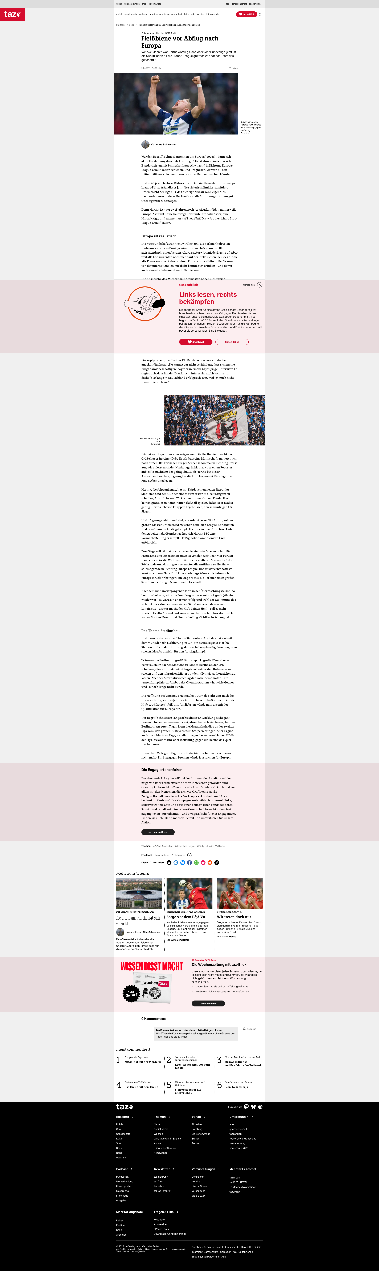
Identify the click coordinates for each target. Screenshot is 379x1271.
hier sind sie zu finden (175, 1036)
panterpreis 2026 (238, 1148)
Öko (118, 1129)
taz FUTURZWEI (238, 1182)
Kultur (119, 1138)
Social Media (161, 1129)
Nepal (157, 1124)
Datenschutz (211, 1252)
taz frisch (159, 1181)
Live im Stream (200, 1186)
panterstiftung (237, 1143)
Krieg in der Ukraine (165, 1148)
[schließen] (260, 285)
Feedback (159, 1219)
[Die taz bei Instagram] (260, 1108)
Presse (195, 1143)
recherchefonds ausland (242, 1138)
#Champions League (185, 846)
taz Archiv (234, 1191)
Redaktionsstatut (214, 1247)
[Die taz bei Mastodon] (246, 1108)
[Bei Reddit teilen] (210, 862)
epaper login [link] (255, 4)
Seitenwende (246, 1252)
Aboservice (160, 1224)
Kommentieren (162, 855)
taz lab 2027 (198, 1195)
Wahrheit (121, 1157)
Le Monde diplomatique (242, 1187)
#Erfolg (200, 846)
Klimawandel (161, 1152)
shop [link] (144, 4)
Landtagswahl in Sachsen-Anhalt (168, 1141)
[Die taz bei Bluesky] (253, 1108)
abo (231, 1124)
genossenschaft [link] (239, 4)
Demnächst (198, 1176)
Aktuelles (197, 1124)
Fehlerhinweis (178, 855)
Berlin (131, 25)
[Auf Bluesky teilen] (182, 862)
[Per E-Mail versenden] (169, 862)
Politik (119, 1124)
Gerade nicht (249, 285)
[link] (119, 14)
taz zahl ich (235, 1133)
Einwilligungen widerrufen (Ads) (209, 1256)
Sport (119, 1143)
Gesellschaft (123, 1133)
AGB (235, 1252)
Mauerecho (122, 1191)
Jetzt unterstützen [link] (158, 832)
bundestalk (122, 1176)
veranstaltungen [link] (132, 4)
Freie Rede (122, 1195)
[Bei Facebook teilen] (189, 862)
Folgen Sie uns (235, 1107)
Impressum (225, 1252)
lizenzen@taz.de (138, 1251)
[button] (261, 14)
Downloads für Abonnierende (170, 1233)
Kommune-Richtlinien (236, 1247)
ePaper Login (161, 1229)
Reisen (120, 1220)
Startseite (121, 25)
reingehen (121, 1200)
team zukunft (161, 1176)
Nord (119, 1152)
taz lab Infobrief (162, 1191)
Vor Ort (196, 1181)
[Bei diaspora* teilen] (203, 862)
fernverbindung (124, 1181)
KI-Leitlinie (255, 1247)
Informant (197, 1252)
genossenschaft (238, 1129)
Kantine (120, 1225)
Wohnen (158, 1133)
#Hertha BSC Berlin (216, 846)
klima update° (123, 1186)
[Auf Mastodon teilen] (176, 862)
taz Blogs (234, 1177)
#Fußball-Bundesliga (163, 846)
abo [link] (227, 4)
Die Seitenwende (201, 1133)
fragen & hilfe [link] (155, 4)
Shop (119, 1230)
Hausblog (197, 1129)
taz (125, 1107)
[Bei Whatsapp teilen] (196, 862)
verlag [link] (119, 4)
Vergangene (198, 1191)
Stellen (195, 1138)
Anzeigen (121, 1234)
